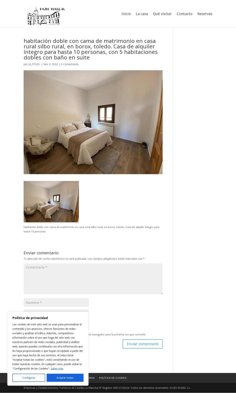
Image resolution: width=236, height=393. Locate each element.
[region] (47, 349)
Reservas (204, 14)
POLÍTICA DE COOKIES (112, 378)
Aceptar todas (65, 377)
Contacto (184, 14)
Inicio (126, 14)
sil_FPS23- (34, 64)
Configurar (28, 377)
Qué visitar (162, 14)
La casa (142, 14)
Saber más (57, 368)
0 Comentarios (70, 64)
